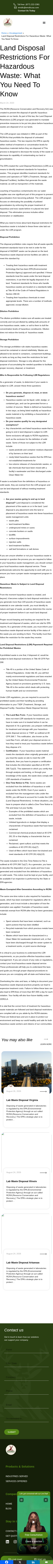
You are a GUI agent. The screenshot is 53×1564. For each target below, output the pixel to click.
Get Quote (12, 1536)
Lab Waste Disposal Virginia (22, 1100)
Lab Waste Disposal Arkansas (22, 1262)
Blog (9, 1508)
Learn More (46, 1044)
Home (9, 1504)
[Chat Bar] (26, 1559)
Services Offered (16, 1481)
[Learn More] (46, 1039)
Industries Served (17, 1476)
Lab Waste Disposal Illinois (21, 1181)
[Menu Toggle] (44, 22)
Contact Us (12, 1531)
